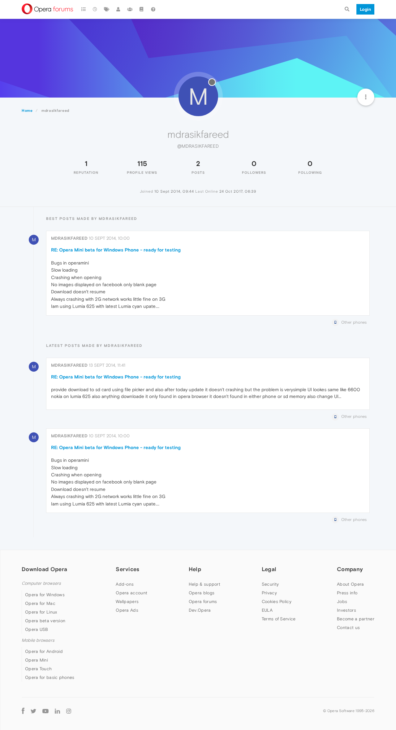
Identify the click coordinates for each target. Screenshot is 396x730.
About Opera (350, 584)
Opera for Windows (45, 594)
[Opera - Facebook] (23, 711)
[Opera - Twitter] (33, 710)
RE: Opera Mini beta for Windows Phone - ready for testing (116, 249)
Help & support (204, 584)
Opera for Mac (40, 603)
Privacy (269, 592)
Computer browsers (41, 583)
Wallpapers (127, 601)
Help (195, 569)
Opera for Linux (41, 612)
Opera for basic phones (50, 677)
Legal (269, 569)
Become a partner (355, 618)
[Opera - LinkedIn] (57, 710)
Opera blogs (201, 592)
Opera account (131, 592)
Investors (346, 610)
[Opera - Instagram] (68, 710)
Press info (347, 592)
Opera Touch (38, 668)
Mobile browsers (38, 640)
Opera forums (203, 601)
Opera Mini (36, 660)
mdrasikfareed (69, 238)
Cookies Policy (276, 601)
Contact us (348, 627)
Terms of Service (279, 618)
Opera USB (36, 629)
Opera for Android (44, 651)
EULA (267, 610)
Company (350, 569)
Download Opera (44, 569)
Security (270, 584)
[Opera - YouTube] (45, 710)
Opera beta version (45, 620)
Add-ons (125, 584)
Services (127, 569)
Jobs (342, 601)
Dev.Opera (200, 610)
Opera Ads (127, 610)
